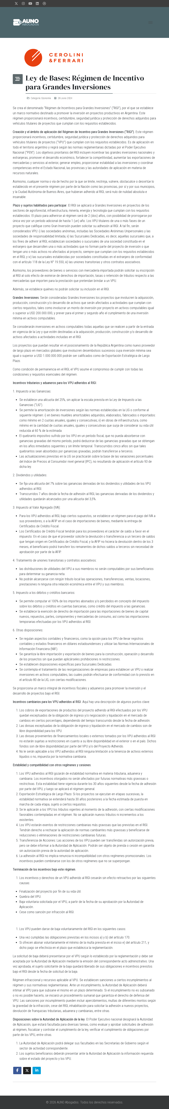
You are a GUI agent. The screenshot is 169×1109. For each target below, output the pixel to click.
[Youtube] (30, 4)
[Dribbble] (44, 4)
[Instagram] (23, 4)
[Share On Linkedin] (37, 1070)
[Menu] (150, 22)
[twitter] (16, 4)
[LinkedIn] (37, 4)
